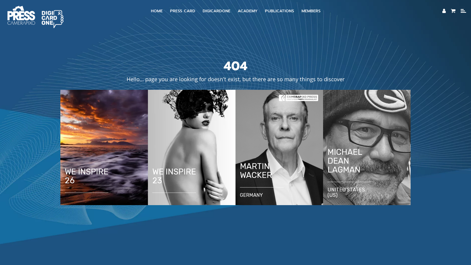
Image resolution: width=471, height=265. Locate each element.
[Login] (444, 11)
